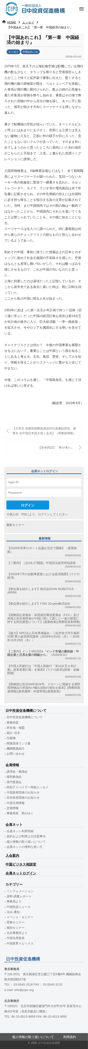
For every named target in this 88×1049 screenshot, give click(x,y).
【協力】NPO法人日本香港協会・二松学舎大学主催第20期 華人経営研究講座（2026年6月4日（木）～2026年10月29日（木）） (43, 637)
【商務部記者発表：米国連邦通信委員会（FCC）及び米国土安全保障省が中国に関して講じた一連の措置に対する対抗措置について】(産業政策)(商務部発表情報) (43, 618)
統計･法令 (13, 733)
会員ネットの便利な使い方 (25, 847)
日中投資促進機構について (25, 717)
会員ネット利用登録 (20, 831)
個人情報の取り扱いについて (26, 841)
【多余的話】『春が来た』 (56, 447)
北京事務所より (17, 933)
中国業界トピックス (20, 943)
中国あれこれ (30, 51)
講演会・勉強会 (17, 771)
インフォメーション (20, 891)
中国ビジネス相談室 (21, 864)
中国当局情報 (16, 803)
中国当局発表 (16, 938)
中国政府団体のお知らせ (23, 792)
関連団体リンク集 (19, 743)
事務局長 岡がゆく (20, 813)
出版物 (11, 738)
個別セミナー (16, 927)
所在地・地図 (16, 727)
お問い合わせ (16, 753)
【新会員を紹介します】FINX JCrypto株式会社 (38, 603)
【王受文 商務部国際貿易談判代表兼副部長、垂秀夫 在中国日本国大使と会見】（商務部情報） (44, 431)
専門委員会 (14, 782)
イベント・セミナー (20, 917)
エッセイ (28, 22)
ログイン (28, 505)
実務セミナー (16, 922)
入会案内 (12, 855)
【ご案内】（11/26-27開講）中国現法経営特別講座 (41, 563)
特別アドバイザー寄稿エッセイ (27, 787)
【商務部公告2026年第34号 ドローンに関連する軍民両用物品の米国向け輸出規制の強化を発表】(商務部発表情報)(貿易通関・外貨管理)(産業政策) (43, 688)
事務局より (14, 901)
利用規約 (69, 1037)
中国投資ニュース (19, 907)
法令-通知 (13, 912)
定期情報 (13, 808)
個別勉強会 (14, 776)
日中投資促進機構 (49, 1042)
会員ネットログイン (21, 873)
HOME (11, 22)
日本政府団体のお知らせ (23, 797)
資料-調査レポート (19, 896)
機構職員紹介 (16, 748)
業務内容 (13, 722)
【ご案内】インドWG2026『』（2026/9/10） (43, 653)
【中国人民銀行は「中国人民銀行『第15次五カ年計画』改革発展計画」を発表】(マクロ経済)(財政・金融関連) (43, 669)
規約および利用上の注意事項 (26, 836)
